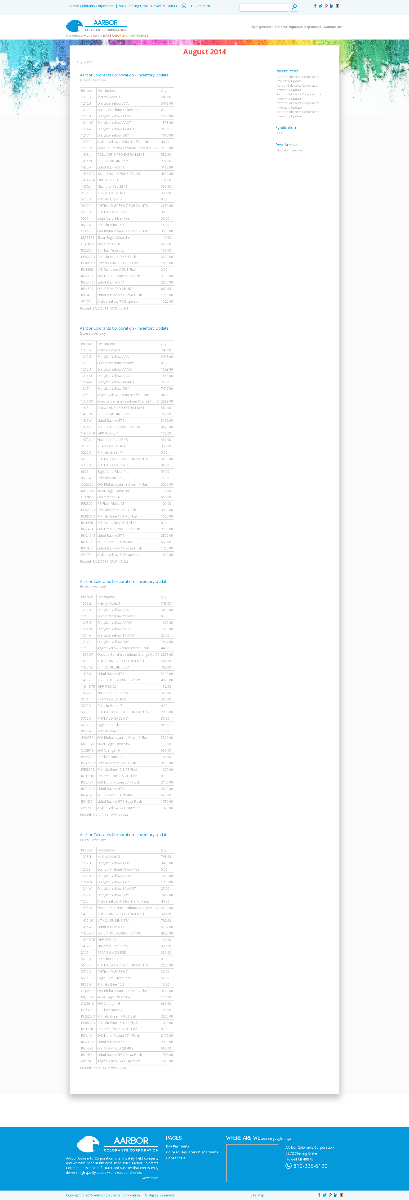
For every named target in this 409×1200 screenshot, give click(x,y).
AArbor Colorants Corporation (91, 6)
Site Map (257, 1195)
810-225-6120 (199, 6)
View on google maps (276, 1138)
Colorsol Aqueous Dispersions (298, 27)
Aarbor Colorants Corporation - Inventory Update (124, 75)
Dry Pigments (260, 27)
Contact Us (332, 27)
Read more (150, 1178)
